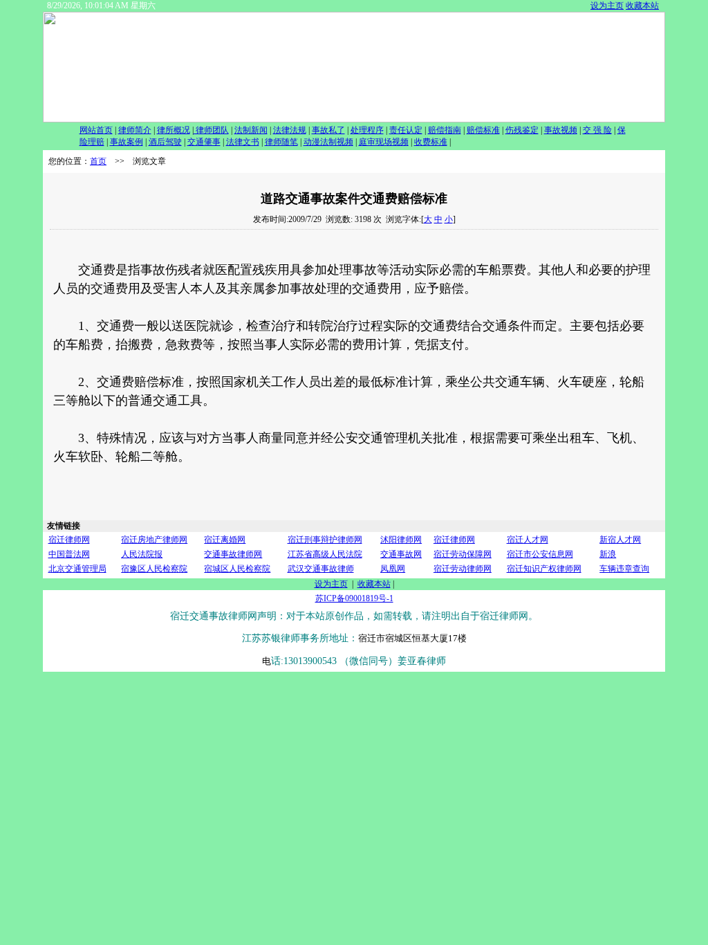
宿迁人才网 (527, 539)
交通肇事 (204, 142)
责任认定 (405, 130)
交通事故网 (401, 554)
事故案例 (126, 142)
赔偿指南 (444, 130)
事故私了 (328, 130)
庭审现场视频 (384, 142)
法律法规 (289, 130)
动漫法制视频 (328, 142)
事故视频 (560, 130)
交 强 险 (597, 130)
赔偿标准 (483, 130)
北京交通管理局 (77, 569)
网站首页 (96, 130)
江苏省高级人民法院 (325, 554)
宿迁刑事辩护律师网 (325, 539)
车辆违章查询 (624, 569)
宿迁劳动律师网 (463, 569)
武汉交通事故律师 (321, 569)
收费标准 (430, 142)
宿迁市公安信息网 (540, 554)
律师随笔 (281, 142)
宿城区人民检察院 (237, 569)
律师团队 (211, 130)
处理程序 (367, 130)
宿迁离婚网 (224, 539)
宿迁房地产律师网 (154, 539)
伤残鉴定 (522, 130)
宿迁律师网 (69, 539)
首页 (98, 161)
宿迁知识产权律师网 (544, 569)
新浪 (607, 554)
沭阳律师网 (401, 539)
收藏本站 (642, 5)
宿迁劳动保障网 (463, 554)
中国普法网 (69, 554)
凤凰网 (392, 569)
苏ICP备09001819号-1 (354, 598)
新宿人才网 (620, 539)
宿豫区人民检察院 (154, 569)
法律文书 (242, 142)
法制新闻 (251, 130)
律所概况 (173, 130)
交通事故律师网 (233, 554)
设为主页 (607, 5)
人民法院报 (141, 554)
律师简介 (134, 130)
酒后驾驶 (165, 142)
